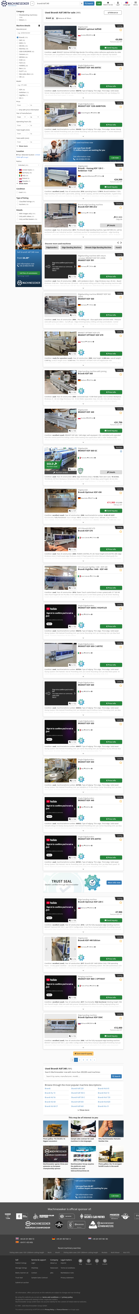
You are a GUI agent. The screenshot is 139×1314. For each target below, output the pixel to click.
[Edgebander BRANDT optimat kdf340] (61, 38)
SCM (22, 60)
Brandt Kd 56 (50, 1097)
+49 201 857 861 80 (100, 1239)
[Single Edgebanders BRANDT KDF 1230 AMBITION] (61, 115)
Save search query (84, 1053)
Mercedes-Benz (26, 74)
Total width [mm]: (22, 138)
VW (21, 77)
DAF (22, 40)
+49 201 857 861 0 (63, 1239)
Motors (22, 20)
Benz (22, 68)
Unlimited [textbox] (23, 165)
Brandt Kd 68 (50, 1102)
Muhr (50, 1252)
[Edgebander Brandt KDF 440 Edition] (61, 949)
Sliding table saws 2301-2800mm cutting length (81, 1252)
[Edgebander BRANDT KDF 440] (61, 421)
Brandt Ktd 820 (104, 1102)
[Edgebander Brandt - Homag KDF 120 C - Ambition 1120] (61, 177)
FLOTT (22, 71)
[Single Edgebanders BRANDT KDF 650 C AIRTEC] (61, 655)
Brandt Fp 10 (50, 1093)
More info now (114, 882)
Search (90, 3)
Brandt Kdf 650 (77, 1102)
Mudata (104, 1252)
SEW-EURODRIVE (26, 51)
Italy (25, 175)
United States (28, 170)
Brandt (23, 37)
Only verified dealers (28, 219)
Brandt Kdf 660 (77, 1106)
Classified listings (27, 201)
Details (112, 225)
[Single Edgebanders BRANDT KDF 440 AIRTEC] (61, 76)
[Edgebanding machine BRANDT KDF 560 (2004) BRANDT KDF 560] (61, 305)
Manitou (23, 49)
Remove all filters (64, 18)
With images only (27, 214)
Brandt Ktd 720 (104, 1097)
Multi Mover (115, 1252)
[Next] (74, 37)
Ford (22, 63)
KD (21, 98)
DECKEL (23, 46)
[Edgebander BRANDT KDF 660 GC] (61, 459)
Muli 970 (126, 1252)
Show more (84, 1110)
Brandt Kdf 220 (77, 1088)
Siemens (23, 54)
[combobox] (28, 165)
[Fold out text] (83, 59)
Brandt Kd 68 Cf (51, 1106)
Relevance (113, 12)
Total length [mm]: (23, 130)
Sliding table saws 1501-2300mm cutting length (27, 1252)
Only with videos (26, 216)
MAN (22, 43)
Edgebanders (51, 247)
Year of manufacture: (24, 113)
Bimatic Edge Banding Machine (98, 247)
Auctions (23, 204)
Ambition (24, 92)
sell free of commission (28, 273)
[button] (135, 3)
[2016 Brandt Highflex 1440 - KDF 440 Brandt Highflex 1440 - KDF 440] (61, 578)
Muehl (57, 1252)
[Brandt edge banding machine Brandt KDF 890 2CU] (61, 215)
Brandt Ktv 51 (103, 1106)
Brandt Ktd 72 (103, 1093)
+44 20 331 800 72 (27, 1239)
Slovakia (26, 181)
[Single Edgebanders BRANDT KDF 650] (61, 770)
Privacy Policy (49, 1309)
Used (22, 192)
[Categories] (32, 3)
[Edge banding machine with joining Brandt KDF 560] (61, 382)
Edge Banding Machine (71, 247)
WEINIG (23, 57)
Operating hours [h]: (23, 122)
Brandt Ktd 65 (103, 1088)
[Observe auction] (121, 451)
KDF (22, 90)
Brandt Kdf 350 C (78, 1093)
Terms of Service (62, 1309)
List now (115, 158)
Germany (27, 173)
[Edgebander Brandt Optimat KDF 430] (61, 501)
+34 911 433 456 (26, 1242)
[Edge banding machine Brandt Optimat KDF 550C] (61, 1026)
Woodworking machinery (28, 16)
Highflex (23, 95)
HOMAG (23, 66)
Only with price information (29, 110)
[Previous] (46, 37)
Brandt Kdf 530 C (78, 1097)
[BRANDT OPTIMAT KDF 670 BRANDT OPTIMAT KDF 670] (61, 343)
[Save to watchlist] (120, 29)
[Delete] (82, 3)
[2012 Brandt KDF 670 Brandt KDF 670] (61, 539)
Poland (25, 178)
